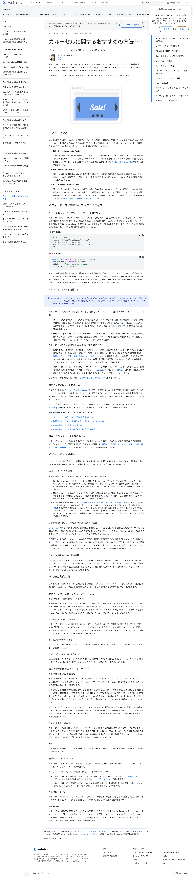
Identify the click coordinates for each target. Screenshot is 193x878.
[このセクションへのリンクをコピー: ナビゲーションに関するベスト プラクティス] (96, 594)
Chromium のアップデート (142, 856)
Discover (49, 3)
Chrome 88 (53, 528)
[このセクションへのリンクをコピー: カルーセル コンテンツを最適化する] (87, 436)
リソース (34, 3)
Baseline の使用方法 (79, 3)
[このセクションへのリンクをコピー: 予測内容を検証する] (67, 792)
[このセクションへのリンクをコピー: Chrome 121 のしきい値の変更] (81, 555)
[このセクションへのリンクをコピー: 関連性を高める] (63, 806)
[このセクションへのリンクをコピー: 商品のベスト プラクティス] (78, 758)
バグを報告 (107, 852)
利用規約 (36, 873)
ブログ (93, 3)
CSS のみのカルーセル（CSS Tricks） (68, 425)
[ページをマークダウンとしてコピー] (138, 41)
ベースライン (62, 3)
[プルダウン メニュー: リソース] (40, 2)
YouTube (165, 856)
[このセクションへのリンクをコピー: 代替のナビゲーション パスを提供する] (82, 654)
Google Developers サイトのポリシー (85, 834)
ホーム (51, 34)
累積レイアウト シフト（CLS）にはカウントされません (75, 356)
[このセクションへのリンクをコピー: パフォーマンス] (69, 133)
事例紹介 (104, 3)
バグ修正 (110, 298)
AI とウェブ (7, 14)
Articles (6, 9)
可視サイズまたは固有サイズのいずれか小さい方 (102, 503)
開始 (182, 29)
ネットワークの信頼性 (144, 14)
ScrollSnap (53, 408)
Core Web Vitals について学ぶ (47, 14)
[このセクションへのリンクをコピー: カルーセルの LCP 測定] (74, 471)
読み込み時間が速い (23, 14)
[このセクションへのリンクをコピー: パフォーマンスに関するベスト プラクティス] (104, 205)
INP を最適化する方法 (123, 14)
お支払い (99, 14)
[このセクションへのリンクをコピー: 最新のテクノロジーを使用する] (82, 385)
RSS (164, 863)
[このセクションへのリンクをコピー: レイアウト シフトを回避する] (80, 289)
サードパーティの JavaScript (76, 390)
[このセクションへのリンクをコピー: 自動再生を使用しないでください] (78, 674)
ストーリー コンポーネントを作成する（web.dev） (74, 417)
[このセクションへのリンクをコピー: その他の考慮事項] (72, 577)
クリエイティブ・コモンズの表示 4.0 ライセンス (92, 831)
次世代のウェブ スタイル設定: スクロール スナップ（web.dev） (79, 421)
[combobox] (152, 3)
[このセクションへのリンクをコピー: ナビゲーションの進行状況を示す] (78, 619)
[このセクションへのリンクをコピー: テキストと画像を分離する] (72, 723)
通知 (109, 14)
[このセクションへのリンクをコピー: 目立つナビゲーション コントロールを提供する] (89, 599)
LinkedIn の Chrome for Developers (175, 860)
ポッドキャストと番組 (141, 863)
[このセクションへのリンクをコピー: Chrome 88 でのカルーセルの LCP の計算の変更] (99, 523)
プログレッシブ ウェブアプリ (80, 14)
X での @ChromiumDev (171, 852)
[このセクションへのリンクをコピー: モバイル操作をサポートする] (74, 640)
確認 (58, 542)
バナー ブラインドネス (101, 779)
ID (64, 14)
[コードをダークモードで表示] (140, 235)
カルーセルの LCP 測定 (123, 162)
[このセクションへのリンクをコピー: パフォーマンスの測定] (77, 454)
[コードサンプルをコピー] (143, 235)
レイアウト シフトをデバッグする (93, 378)
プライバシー (45, 873)
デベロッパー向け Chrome (142, 852)
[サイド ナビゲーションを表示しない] (27, 874)
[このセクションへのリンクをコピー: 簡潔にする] (60, 744)
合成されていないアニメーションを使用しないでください (82, 199)
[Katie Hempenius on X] (59, 59)
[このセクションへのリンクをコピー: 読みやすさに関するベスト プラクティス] (91, 669)
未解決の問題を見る (110, 856)
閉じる (166, 29)
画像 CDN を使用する (111, 444)
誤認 (130, 776)
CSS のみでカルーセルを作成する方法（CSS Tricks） (74, 429)
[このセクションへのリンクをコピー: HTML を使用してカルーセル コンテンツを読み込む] (103, 213)
